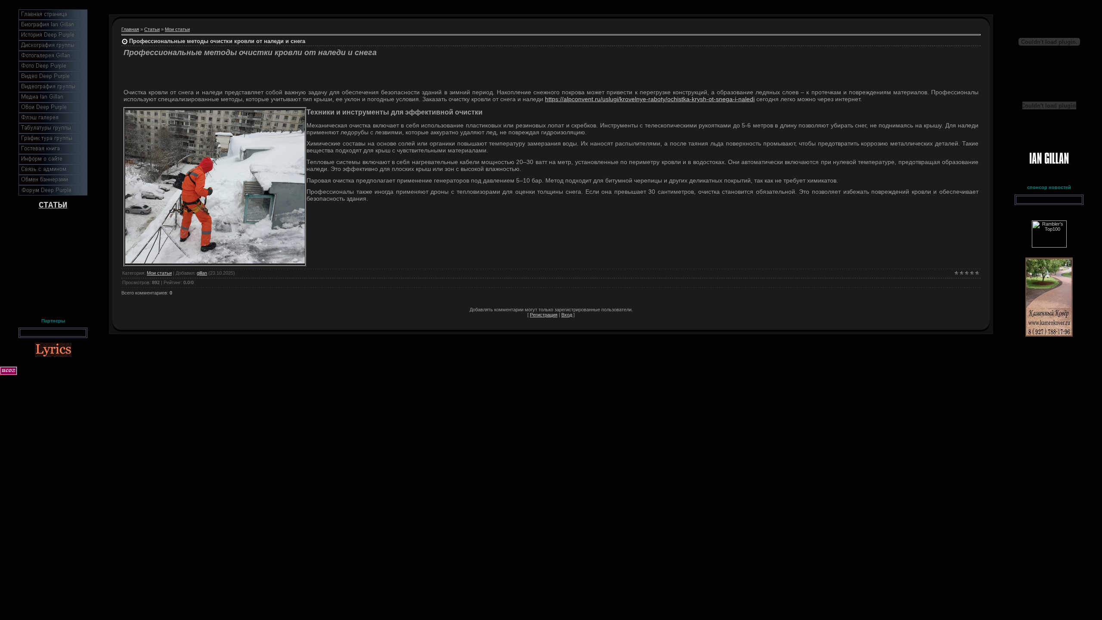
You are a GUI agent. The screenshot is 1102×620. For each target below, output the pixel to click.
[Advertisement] (53, 261)
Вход (566, 314)
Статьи (152, 29)
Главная (130, 29)
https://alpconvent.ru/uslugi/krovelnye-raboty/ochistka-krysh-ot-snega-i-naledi (650, 99)
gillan (202, 273)
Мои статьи (177, 29)
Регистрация (543, 314)
